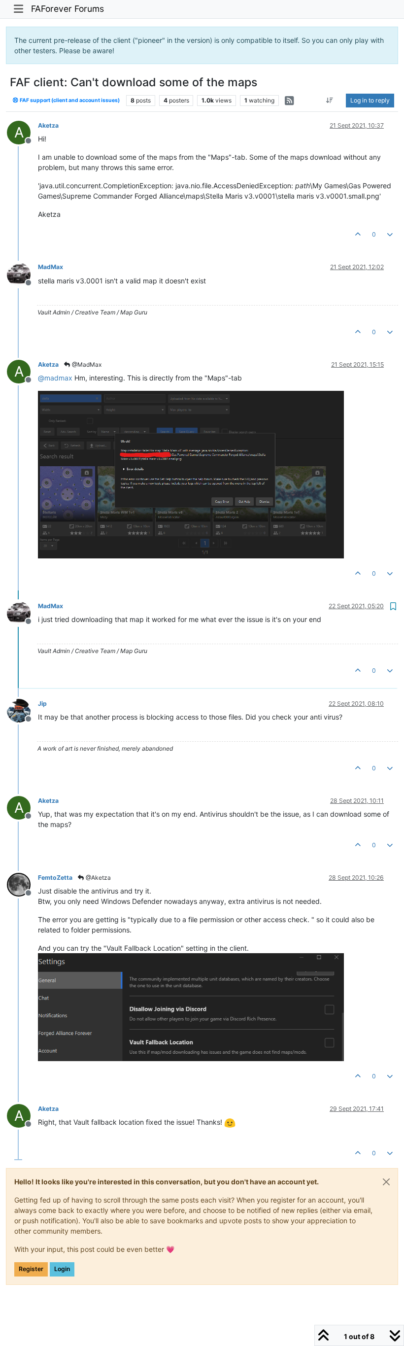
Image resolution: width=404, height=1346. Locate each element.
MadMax (50, 267)
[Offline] (22, 273)
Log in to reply (370, 100)
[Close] (386, 1182)
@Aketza (97, 877)
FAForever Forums (67, 8)
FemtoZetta (55, 877)
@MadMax (85, 364)
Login (62, 1269)
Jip (42, 703)
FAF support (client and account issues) (69, 100)
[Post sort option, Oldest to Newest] (330, 100)
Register (31, 1269)
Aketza (48, 125)
